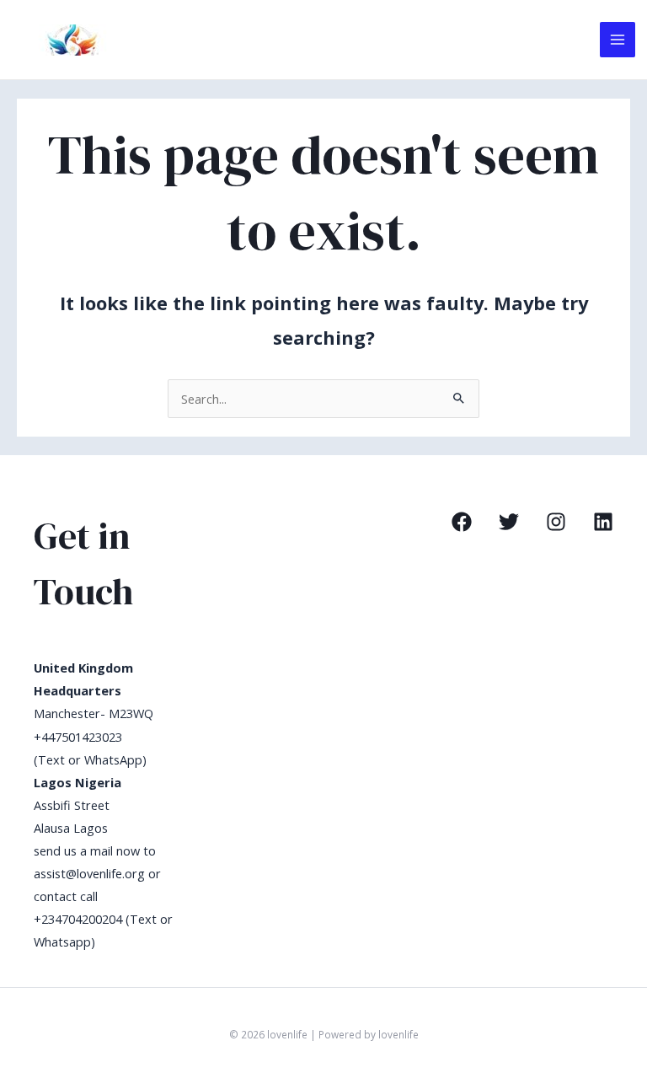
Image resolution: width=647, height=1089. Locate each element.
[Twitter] (509, 522)
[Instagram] (556, 522)
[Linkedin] (603, 522)
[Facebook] (462, 522)
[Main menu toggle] (617, 39)
